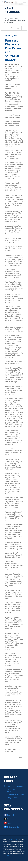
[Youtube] (5, 823)
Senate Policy (14, 839)
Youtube (10, 823)
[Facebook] (5, 815)
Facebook (10, 815)
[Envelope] (5, 827)
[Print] (24, 27)
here (10, 85)
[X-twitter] (5, 819)
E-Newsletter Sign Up (14, 827)
